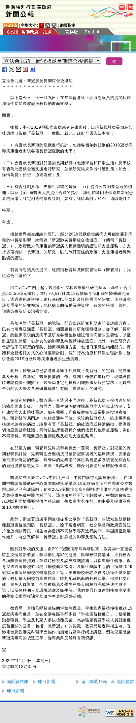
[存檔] (26, 69)
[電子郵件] (19, 69)
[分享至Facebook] (5, 69)
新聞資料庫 (17, 681)
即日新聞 (15, 690)
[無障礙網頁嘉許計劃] (89, 711)
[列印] (33, 69)
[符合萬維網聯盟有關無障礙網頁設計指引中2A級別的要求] (119, 712)
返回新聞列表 (94, 681)
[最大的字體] (54, 25)
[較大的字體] (48, 25)
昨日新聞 (46, 681)
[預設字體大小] (41, 25)
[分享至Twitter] (12, 69)
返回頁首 (125, 681)
